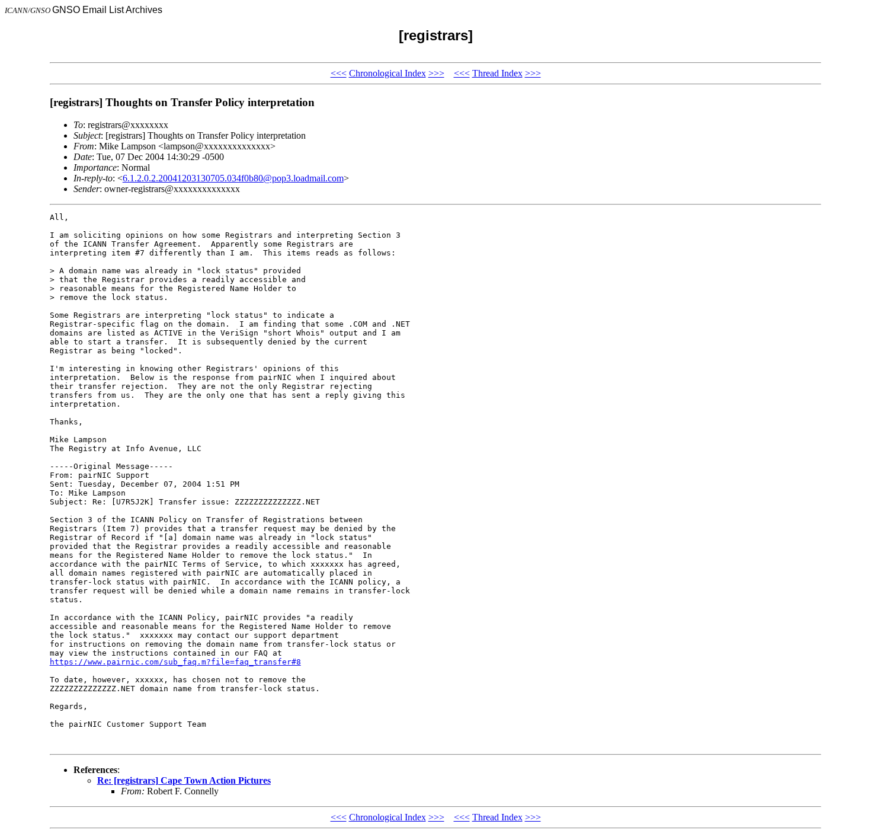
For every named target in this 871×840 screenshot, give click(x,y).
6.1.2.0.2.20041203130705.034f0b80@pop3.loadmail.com (233, 178)
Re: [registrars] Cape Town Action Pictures (184, 780)
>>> (436, 73)
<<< (339, 73)
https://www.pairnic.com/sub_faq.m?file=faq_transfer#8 (175, 661)
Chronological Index (387, 73)
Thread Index (497, 73)
